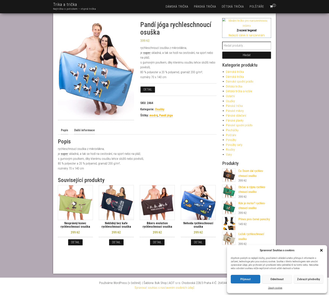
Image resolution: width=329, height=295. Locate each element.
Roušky (230, 149)
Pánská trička (205, 6)
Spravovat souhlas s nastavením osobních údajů (164, 287)
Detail (148, 89)
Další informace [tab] (84, 130)
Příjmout (245, 279)
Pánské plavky (235, 120)
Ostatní (230, 96)
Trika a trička (65, 4)
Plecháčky (232, 130)
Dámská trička (177, 6)
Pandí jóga (166, 115)
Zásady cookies (275, 288)
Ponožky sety (234, 145)
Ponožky (231, 140)
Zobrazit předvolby (308, 279)
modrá (153, 115)
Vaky (229, 154)
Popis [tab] (64, 130)
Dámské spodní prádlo (239, 81)
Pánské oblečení (236, 115)
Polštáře (257, 6)
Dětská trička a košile (239, 91)
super (147, 53)
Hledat (247, 55)
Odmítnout (277, 279)
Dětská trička (233, 6)
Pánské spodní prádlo (239, 125)
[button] (321, 250)
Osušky (159, 109)
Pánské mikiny (235, 111)
